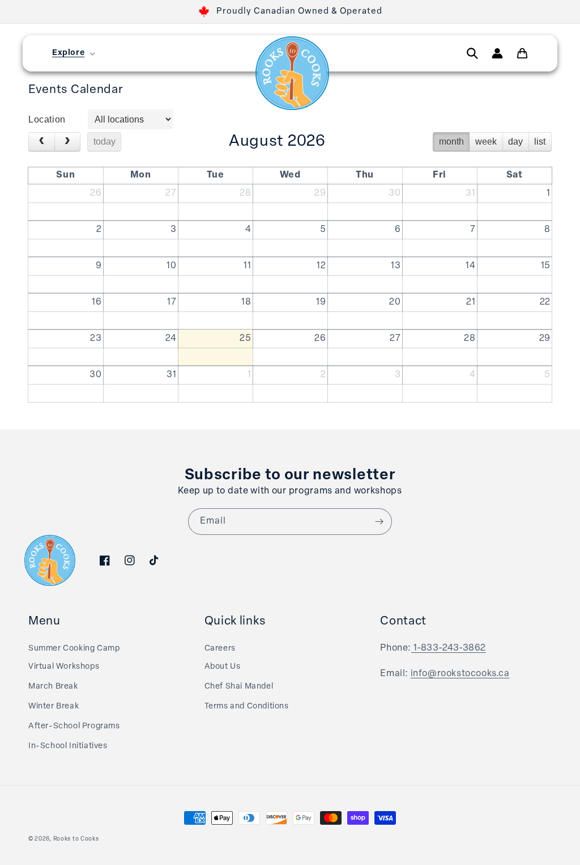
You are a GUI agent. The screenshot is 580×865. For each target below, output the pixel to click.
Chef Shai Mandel (239, 686)
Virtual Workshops (63, 667)
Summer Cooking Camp (74, 648)
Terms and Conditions (246, 706)
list (539, 141)
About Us (222, 667)
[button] (72, 53)
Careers (220, 648)
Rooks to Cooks (76, 839)
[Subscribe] (378, 521)
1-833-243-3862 (448, 648)
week (486, 141)
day (515, 141)
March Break (53, 686)
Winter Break (53, 706)
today (104, 141)
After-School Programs (74, 726)
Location (47, 119)
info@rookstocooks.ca (460, 673)
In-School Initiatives (68, 746)
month (451, 141)
